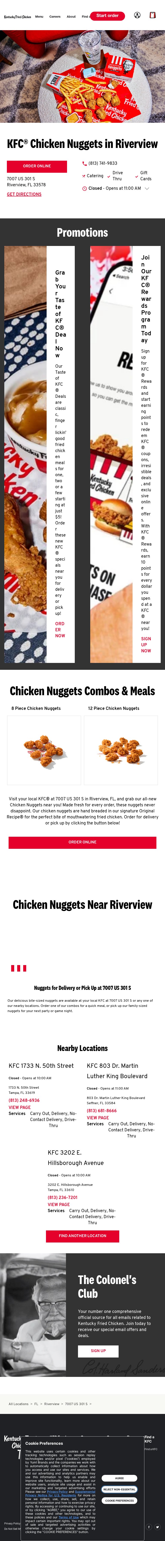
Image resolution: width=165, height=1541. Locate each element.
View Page (20, 1108)
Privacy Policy (12, 1523)
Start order (107, 16)
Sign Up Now (146, 645)
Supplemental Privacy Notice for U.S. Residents (60, 1493)
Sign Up (98, 1351)
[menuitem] (39, 17)
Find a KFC (151, 1449)
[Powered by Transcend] (32, 1534)
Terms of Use (69, 1517)
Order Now (60, 630)
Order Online (37, 166)
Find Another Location (82, 1236)
